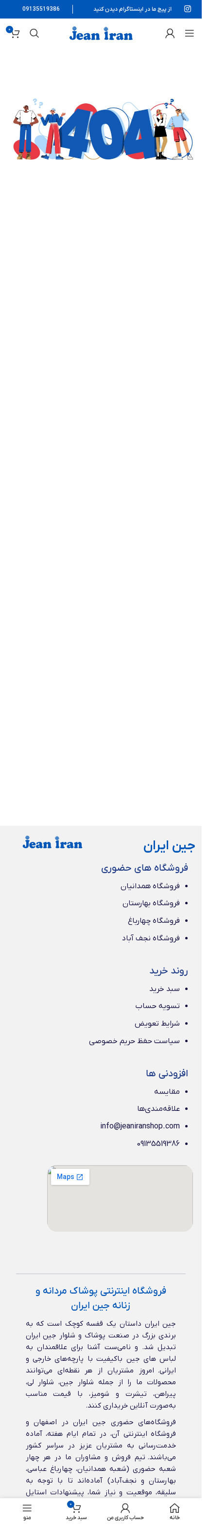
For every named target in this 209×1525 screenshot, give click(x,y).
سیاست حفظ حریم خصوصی (134, 1041)
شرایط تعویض (157, 1024)
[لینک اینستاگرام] (187, 9)
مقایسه (167, 1092)
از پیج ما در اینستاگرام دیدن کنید (132, 9)
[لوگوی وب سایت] (101, 33)
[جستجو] (34, 33)
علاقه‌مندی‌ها (158, 1109)
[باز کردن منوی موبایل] (189, 33)
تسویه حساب (157, 1006)
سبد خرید (164, 989)
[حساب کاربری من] (170, 33)
